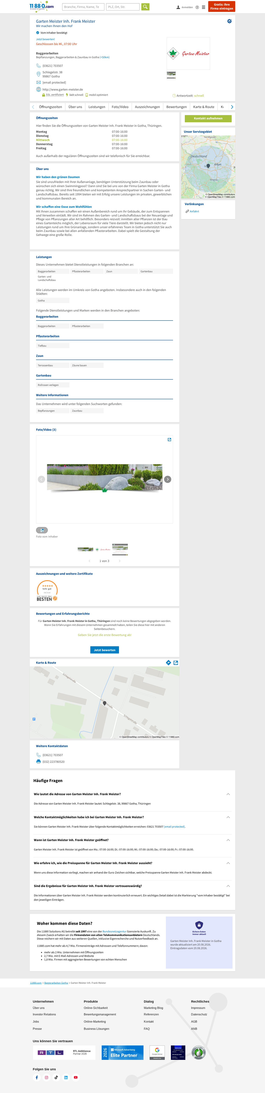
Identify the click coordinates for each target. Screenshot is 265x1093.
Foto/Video (120, 106)
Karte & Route (203, 106)
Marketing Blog (153, 1007)
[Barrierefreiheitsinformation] (199, 7)
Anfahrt (194, 211)
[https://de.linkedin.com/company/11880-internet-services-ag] (66, 1077)
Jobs (36, 1021)
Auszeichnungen (147, 106)
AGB (194, 1021)
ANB (194, 1028)
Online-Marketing (95, 1021)
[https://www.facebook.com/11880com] (37, 1077)
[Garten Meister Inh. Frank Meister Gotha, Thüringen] (169, 439)
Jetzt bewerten (104, 650)
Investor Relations (44, 1014)
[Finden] (145, 6)
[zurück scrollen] (33, 106)
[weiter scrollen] (232, 106)
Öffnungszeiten (50, 106)
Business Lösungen (96, 1028)
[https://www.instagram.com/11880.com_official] (46, 1077)
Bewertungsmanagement (100, 1014)
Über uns (75, 106)
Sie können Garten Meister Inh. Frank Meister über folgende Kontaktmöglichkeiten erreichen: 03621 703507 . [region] (110, 826)
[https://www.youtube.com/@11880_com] (76, 1077)
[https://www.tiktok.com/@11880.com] (56, 1077)
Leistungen (97, 106)
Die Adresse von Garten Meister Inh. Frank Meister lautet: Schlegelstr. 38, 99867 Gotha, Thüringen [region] (92, 803)
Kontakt (149, 1021)
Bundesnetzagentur (115, 931)
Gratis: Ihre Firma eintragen (221, 6)
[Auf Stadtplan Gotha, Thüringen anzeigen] (176, 662)
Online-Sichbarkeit (96, 1007)
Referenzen (151, 1014)
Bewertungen (176, 106)
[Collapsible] (228, 794)
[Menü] (205, 7)
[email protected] (174, 826)
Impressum (198, 1007)
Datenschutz (199, 1014)
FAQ (147, 1028)
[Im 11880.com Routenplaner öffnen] (168, 662)
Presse (37, 1028)
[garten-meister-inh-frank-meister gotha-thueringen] (85, 549)
